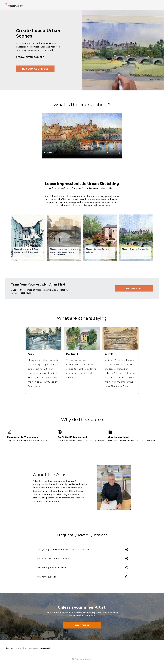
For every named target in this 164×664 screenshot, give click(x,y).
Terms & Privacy (21, 648)
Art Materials (45, 648)
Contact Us (33, 648)
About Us (9, 648)
